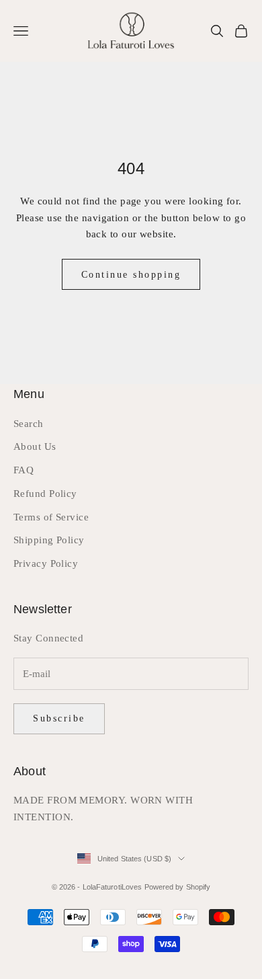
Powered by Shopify (177, 887)
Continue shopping (131, 275)
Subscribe (59, 718)
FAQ (23, 470)
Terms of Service (51, 517)
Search (28, 423)
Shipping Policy (49, 540)
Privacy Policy (45, 563)
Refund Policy (45, 493)
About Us (34, 446)
